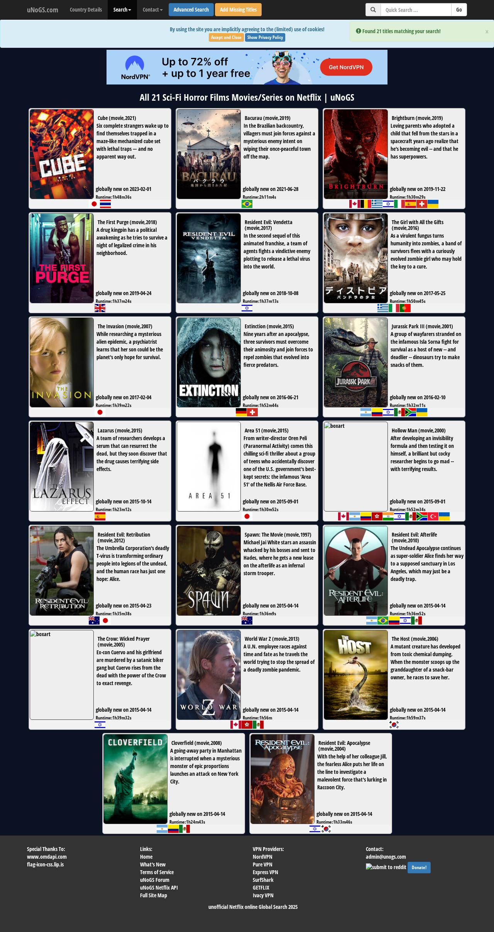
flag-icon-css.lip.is (45, 864)
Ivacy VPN (263, 895)
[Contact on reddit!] (387, 866)
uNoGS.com (42, 9)
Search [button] (120, 9)
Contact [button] (151, 9)
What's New (153, 864)
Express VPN (265, 872)
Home (146, 856)
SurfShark (263, 879)
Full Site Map (153, 895)
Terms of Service (157, 872)
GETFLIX (261, 887)
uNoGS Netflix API (159, 887)
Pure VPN (262, 864)
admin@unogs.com (386, 856)
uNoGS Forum (154, 879)
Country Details (86, 9)
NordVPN (262, 856)
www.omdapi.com (47, 856)
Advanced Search (191, 9)
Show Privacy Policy (265, 37)
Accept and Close (226, 37)
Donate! (419, 867)
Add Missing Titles (238, 9)
